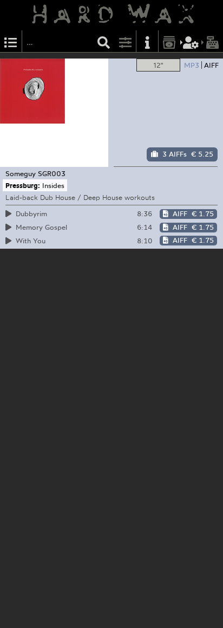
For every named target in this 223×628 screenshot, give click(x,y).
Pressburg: (22, 185)
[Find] (104, 41)
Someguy (20, 173)
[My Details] (191, 41)
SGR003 (51, 173)
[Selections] (11, 41)
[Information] (147, 41)
